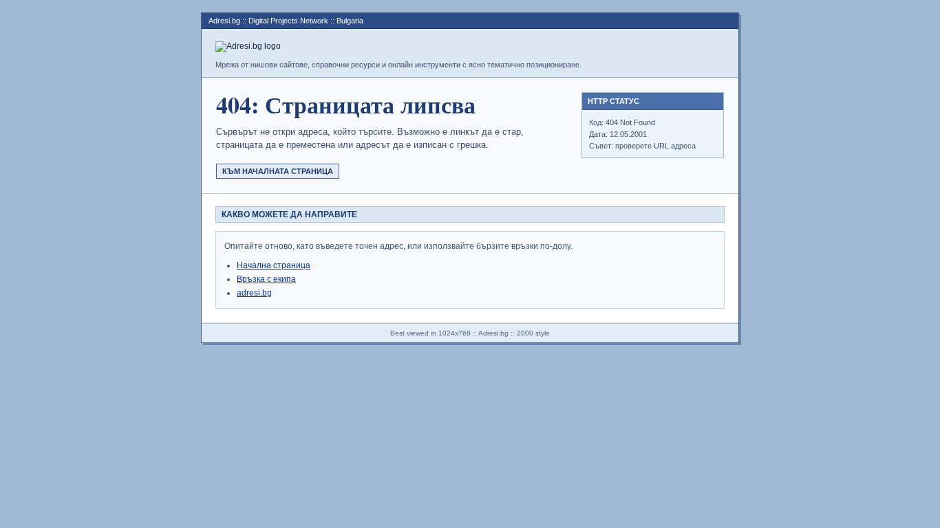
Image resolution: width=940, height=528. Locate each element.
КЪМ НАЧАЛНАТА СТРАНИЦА (277, 171)
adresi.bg (254, 293)
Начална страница (273, 265)
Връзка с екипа (266, 279)
